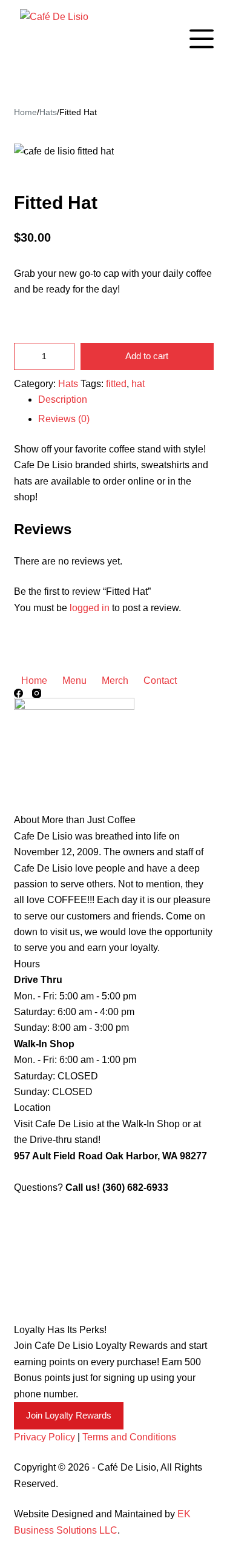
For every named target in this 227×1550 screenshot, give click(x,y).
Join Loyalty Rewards (68, 1415)
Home (34, 680)
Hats (68, 384)
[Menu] (201, 39)
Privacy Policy (44, 1437)
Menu (74, 680)
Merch (115, 680)
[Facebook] (18, 693)
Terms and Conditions (129, 1437)
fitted (116, 384)
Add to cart (146, 356)
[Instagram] (36, 693)
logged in (90, 608)
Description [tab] (62, 399)
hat (138, 384)
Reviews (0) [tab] (64, 419)
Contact (160, 680)
